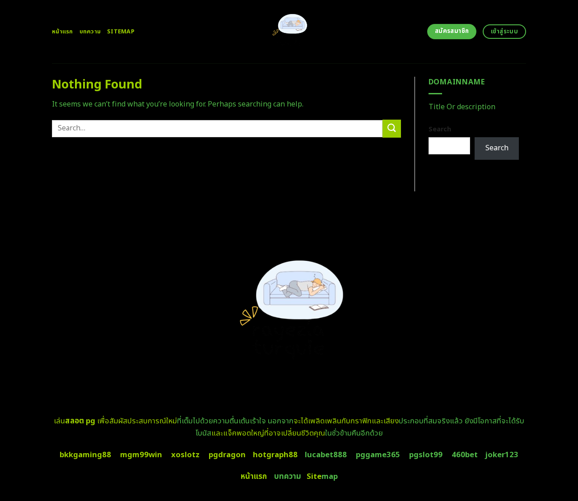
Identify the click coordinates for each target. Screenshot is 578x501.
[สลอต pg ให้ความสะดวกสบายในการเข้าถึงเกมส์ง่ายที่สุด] (289, 31)
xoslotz (185, 455)
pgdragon (227, 455)
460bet (465, 455)
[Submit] (391, 128)
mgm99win (141, 455)
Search (440, 129)
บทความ (90, 31)
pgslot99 (426, 455)
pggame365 (378, 455)
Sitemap (121, 31)
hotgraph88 (275, 455)
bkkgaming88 (85, 455)
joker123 (501, 455)
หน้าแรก (62, 31)
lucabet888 (326, 455)
